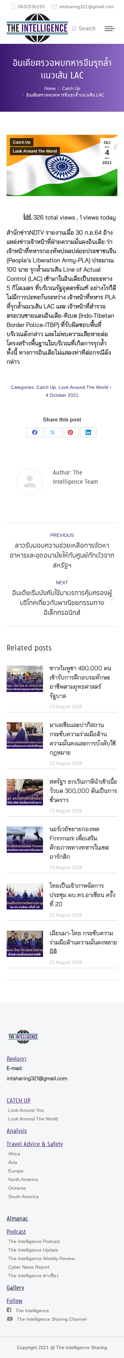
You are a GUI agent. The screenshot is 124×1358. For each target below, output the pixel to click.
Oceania (17, 1188)
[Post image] (25, 679)
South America (23, 1196)
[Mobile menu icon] (109, 29)
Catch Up (21, 142)
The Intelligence (32, 1310)
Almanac (17, 1219)
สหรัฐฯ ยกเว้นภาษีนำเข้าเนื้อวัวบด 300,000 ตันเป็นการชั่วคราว (83, 791)
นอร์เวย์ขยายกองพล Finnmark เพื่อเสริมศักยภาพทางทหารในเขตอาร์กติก (79, 843)
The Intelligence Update (33, 1250)
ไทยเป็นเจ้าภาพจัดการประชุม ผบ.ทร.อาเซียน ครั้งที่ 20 (82, 895)
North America (23, 1179)
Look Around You (26, 1110)
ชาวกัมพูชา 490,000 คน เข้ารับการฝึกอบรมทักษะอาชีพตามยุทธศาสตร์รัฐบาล (80, 682)
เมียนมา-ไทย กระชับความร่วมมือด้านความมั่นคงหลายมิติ (83, 943)
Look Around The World (35, 151)
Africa (14, 1153)
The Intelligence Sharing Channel (52, 1319)
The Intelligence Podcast (34, 1241)
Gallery (15, 1288)
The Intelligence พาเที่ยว (33, 1275)
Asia (12, 1162)
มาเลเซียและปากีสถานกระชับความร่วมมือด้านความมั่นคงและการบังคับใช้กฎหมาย (83, 739)
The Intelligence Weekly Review (41, 1258)
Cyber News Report (28, 1267)
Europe (15, 1170)
